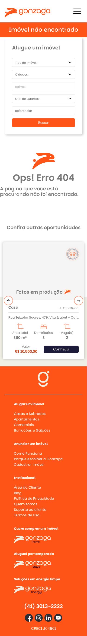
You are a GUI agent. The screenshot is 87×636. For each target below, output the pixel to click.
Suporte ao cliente (30, 509)
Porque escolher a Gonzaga (38, 458)
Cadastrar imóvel (29, 464)
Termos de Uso (26, 515)
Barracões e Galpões (32, 430)
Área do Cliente (27, 487)
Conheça (61, 349)
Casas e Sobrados (30, 413)
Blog (18, 492)
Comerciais (24, 424)
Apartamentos (26, 419)
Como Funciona (28, 453)
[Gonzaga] (28, 11)
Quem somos (25, 504)
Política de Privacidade (34, 498)
